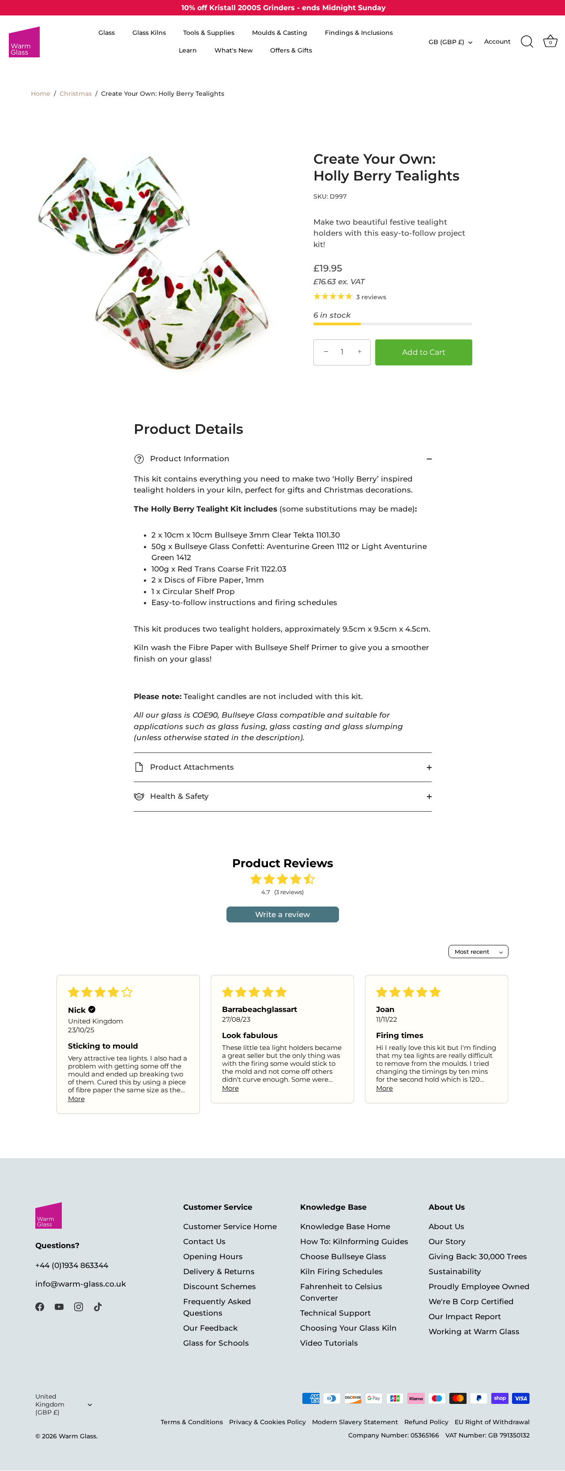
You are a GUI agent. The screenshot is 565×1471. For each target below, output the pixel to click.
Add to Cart (423, 352)
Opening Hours (213, 1257)
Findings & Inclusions (359, 33)
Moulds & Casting (279, 33)
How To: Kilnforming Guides (354, 1242)
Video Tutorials (329, 1343)
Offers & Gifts (291, 50)
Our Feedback (210, 1328)
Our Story (447, 1242)
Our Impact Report (465, 1317)
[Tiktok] (98, 1306)
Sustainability (455, 1272)
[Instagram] (78, 1306)
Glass (106, 33)
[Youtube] (59, 1306)
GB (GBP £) (446, 42)
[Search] (527, 42)
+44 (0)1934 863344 (71, 1265)
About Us (446, 1227)
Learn (188, 50)
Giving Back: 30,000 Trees (478, 1257)
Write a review (282, 914)
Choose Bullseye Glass (343, 1257)
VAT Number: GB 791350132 (487, 1436)
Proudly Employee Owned (479, 1287)
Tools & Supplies (208, 33)
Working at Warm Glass (474, 1332)
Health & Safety (178, 796)
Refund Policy (426, 1422)
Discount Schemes (219, 1287)
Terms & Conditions (192, 1422)
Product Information (183, 458)
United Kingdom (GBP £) (49, 1405)
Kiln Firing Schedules (341, 1272)
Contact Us (204, 1242)
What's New (234, 50)
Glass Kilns (149, 33)
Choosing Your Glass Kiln (348, 1328)
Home (40, 94)
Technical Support (335, 1313)
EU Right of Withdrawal (492, 1422)
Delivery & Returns (219, 1272)
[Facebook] (39, 1306)
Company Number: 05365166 (393, 1436)
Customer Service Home (230, 1227)
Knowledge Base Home (345, 1227)
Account (497, 41)
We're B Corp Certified (471, 1302)
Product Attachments (191, 767)
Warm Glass (77, 1437)
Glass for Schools (216, 1343)
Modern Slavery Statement (355, 1422)
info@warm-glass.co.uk (80, 1284)
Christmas (76, 94)
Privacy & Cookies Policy (267, 1422)
